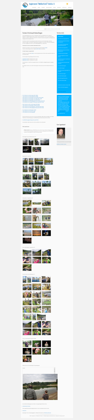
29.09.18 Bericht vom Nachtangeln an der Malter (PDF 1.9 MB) (32, 98)
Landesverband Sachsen (26, 406)
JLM (63, 415)
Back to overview (54, 370)
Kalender (43, 7)
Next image (24, 368)
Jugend (39, 7)
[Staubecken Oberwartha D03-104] (27, 203)
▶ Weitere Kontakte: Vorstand (61, 144)
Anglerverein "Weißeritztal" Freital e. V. (42, 4)
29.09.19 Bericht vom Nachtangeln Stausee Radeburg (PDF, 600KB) (33, 97)
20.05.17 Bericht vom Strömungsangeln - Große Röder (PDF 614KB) (33, 106)
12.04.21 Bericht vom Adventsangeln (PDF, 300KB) (30, 96)
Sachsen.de (24, 410)
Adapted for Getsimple (59, 415)
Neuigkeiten (34, 7)
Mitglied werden (49, 7)
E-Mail (32, 53)
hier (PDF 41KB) (37, 48)
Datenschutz (64, 7)
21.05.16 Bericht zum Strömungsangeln (29, 112)
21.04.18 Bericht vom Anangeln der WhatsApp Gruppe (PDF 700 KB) (33, 102)
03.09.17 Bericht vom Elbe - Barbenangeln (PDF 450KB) (31, 104)
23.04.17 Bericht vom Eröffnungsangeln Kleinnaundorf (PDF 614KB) (33, 107)
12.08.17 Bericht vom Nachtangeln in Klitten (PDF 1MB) (31, 105)
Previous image (23, 368)
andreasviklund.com (52, 415)
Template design (46, 415)
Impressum (69, 7)
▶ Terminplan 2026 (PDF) (62, 91)
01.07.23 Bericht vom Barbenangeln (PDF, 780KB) (30, 95)
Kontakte (45, 47)
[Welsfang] (27, 343)
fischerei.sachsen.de (48, 412)
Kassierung (59, 7)
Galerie (54, 7)
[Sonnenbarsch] (36, 351)
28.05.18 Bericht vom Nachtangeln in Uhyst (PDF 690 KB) (31, 99)
